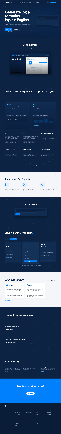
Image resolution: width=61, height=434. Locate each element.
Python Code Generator (18, 416)
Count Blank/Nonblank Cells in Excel (30, 367)
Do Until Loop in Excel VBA (10, 367)
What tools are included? (9, 323)
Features (21, 2)
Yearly (13, 238)
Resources (37, 2)
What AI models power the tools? (10, 342)
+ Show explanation (40, 23)
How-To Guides (38, 416)
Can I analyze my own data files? (10, 332)
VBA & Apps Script (17, 412)
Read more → (7, 371)
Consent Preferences (50, 414)
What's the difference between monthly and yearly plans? (15, 339)
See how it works (17, 29)
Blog (37, 414)
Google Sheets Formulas (18, 410)
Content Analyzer (17, 425)
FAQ (33, 2)
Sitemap (37, 423)
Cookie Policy (49, 412)
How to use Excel (7, 365)
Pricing (30, 2)
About (37, 421)
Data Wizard (17, 423)
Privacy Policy (49, 410)
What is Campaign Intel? (9, 329)
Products (25, 2)
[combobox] (41, 210)
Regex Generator (17, 414)
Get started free (53, 2)
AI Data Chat (17, 421)
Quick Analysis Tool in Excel (46, 367)
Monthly (7, 238)
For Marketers (28, 410)
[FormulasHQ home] (8, 2)
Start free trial (30, 261)
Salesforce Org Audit (18, 430)
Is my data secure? (8, 345)
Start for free (8, 29)
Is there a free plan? (8, 319)
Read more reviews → (8, 300)
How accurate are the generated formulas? (12, 326)
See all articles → (53, 362)
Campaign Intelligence (18, 427)
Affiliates (37, 425)
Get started (13, 260)
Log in (48, 2)
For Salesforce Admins (29, 412)
